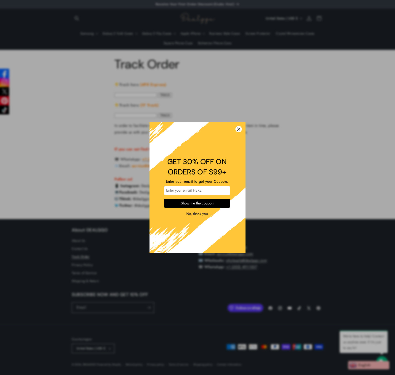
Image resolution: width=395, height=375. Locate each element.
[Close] (238, 129)
